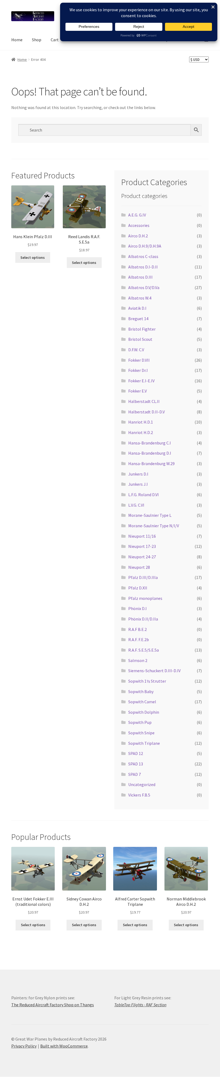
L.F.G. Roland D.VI (143, 494)
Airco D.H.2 (138, 235)
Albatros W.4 (139, 298)
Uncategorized (141, 784)
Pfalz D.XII (137, 587)
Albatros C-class (143, 256)
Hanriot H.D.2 (140, 432)
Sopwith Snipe (141, 732)
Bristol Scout (140, 339)
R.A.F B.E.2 (137, 629)
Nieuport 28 (139, 567)
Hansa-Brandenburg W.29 (151, 463)
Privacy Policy (23, 1046)
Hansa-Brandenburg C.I (149, 443)
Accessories (138, 225)
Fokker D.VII (139, 360)
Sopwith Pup (140, 722)
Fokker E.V (137, 391)
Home (17, 39)
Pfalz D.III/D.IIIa (143, 577)
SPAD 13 (135, 763)
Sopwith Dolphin (143, 712)
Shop (36, 39)
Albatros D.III (140, 277)
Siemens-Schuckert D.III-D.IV (154, 670)
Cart (55, 39)
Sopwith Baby (140, 691)
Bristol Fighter (142, 329)
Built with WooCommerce (64, 1046)
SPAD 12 (135, 753)
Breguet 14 (138, 318)
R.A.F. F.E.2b (138, 639)
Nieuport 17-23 (142, 546)
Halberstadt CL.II (144, 401)
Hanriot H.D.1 (140, 422)
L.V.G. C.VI (136, 505)
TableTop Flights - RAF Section (140, 1004)
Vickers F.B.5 (139, 795)
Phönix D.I (137, 608)
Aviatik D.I (137, 308)
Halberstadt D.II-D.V (146, 411)
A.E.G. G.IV (137, 215)
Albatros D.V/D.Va (143, 287)
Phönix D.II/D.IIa (143, 619)
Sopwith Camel (142, 701)
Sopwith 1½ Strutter (147, 681)
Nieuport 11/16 (142, 536)
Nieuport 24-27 (142, 556)
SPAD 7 (134, 774)
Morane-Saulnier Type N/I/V (153, 525)
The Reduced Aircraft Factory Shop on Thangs (52, 1004)
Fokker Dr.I (138, 370)
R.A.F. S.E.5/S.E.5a (143, 650)
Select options (32, 257)
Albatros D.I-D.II (143, 267)
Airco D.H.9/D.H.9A (144, 246)
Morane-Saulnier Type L (149, 515)
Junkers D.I (138, 474)
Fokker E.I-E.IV (141, 380)
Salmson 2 (137, 660)
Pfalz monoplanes (145, 598)
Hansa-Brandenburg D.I (149, 453)
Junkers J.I (138, 484)
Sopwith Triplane (144, 743)
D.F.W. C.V (136, 349)
